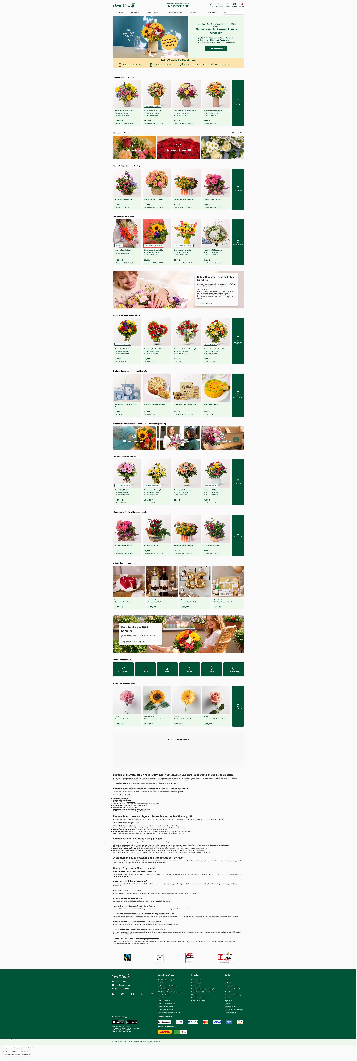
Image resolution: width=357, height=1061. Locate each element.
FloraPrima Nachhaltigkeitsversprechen (135, 943)
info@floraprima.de (122, 985)
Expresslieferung (141, 804)
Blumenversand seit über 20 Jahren (169, 1013)
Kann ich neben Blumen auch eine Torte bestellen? (16, 1051)
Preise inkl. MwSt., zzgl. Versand (122, 1032)
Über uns (194, 995)
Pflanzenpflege (196, 983)
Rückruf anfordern (122, 988)
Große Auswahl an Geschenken (167, 986)
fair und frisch (131, 802)
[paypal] (193, 1022)
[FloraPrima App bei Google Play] (131, 1022)
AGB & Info (228, 980)
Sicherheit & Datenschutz (232, 989)
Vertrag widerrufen (231, 986)
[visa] (217, 1022)
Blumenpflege (195, 986)
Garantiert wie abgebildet (165, 989)
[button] (9, 1042)
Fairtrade (160, 998)
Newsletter (228, 992)
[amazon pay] (240, 1022)
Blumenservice (196, 980)
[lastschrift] (179, 1022)
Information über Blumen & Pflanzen (202, 992)
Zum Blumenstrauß (217, 48)
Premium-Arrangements (129, 829)
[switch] (158, 959)
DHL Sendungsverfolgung (233, 995)
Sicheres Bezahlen (230, 1013)
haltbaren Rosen (136, 852)
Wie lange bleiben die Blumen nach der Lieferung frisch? (17, 1047)
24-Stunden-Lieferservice (165, 1010)
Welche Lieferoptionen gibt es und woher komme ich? (16, 1054)
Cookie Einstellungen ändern (234, 1010)
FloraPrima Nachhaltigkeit (166, 980)
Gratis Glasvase (162, 983)
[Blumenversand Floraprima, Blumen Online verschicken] (124, 7)
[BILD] (225, 957)
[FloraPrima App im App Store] (118, 1022)
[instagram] (122, 994)
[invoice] (164, 1022)
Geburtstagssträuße (119, 828)
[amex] (229, 1022)
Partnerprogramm (230, 1007)
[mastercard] (205, 1022)
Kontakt (227, 1004)
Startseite (228, 983)
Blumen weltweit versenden (166, 1004)
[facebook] (113, 994)
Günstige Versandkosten (165, 1007)
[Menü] (162, 954)
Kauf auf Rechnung (163, 995)
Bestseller (116, 829)
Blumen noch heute (164, 1001)
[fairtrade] (128, 957)
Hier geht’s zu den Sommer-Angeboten (133, 642)
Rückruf (227, 998)
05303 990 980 (180, 6)
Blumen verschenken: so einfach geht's (203, 989)
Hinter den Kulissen (197, 998)
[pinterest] (142, 994)
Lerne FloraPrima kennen (205, 303)
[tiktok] (132, 994)
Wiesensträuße (118, 826)
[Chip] (190, 958)
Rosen (134, 831)
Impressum (228, 1001)
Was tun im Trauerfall (198, 1001)
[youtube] (152, 994)
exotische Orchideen (160, 831)
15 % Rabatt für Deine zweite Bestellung (170, 992)
